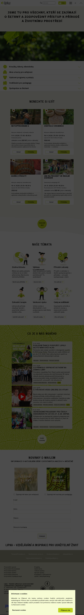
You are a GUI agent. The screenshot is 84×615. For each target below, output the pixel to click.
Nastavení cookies (19, 610)
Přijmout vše (65, 610)
